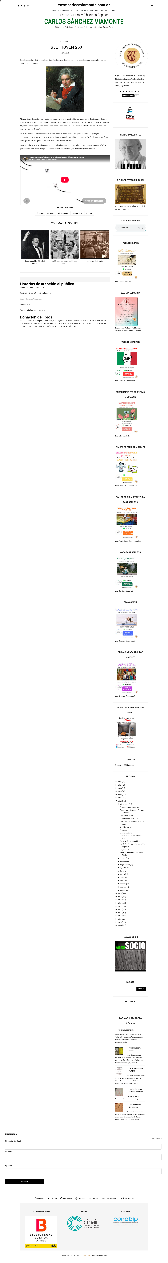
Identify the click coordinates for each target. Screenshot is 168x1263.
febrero (123, 887)
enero (122, 890)
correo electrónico (71, 326)
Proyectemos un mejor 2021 (131, 807)
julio (122, 871)
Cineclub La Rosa (109, 1198)
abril (122, 881)
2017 (119, 900)
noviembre (124, 858)
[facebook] (18, 6)
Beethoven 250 (126, 827)
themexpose (85, 1256)
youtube (81, 1198)
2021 (119, 798)
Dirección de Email (13, 1141)
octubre (123, 862)
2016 (119, 903)
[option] (35, 248)
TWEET (52, 213)
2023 (120, 791)
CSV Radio (94, 10)
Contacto (105, 10)
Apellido (8, 1166)
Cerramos (124, 830)
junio (122, 874)
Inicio (53, 10)
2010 (120, 922)
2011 (119, 919)
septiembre (125, 865)
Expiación (124, 850)
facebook (40, 1198)
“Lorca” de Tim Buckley (130, 841)
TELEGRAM (64, 213)
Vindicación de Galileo (129, 819)
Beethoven (64, 42)
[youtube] (24, 6)
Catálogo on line (127, 1198)
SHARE (41, 213)
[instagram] (27, 6)
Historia (84, 10)
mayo (122, 878)
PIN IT (90, 213)
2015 (119, 906)
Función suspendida (125, 1030)
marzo (123, 884)
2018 (120, 897)
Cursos (74, 10)
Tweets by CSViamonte (124, 765)
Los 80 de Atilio (126, 816)
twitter (54, 1198)
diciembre (124, 804)
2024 (120, 788)
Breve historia (126, 833)
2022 (120, 795)
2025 (119, 785)
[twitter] (21, 6)
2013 (119, 913)
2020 (120, 801)
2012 (119, 916)
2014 (119, 910)
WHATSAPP (78, 213)
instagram (67, 1198)
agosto (123, 868)
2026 (120, 782)
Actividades (63, 10)
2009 (120, 925)
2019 (119, 894)
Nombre (8, 1152)
